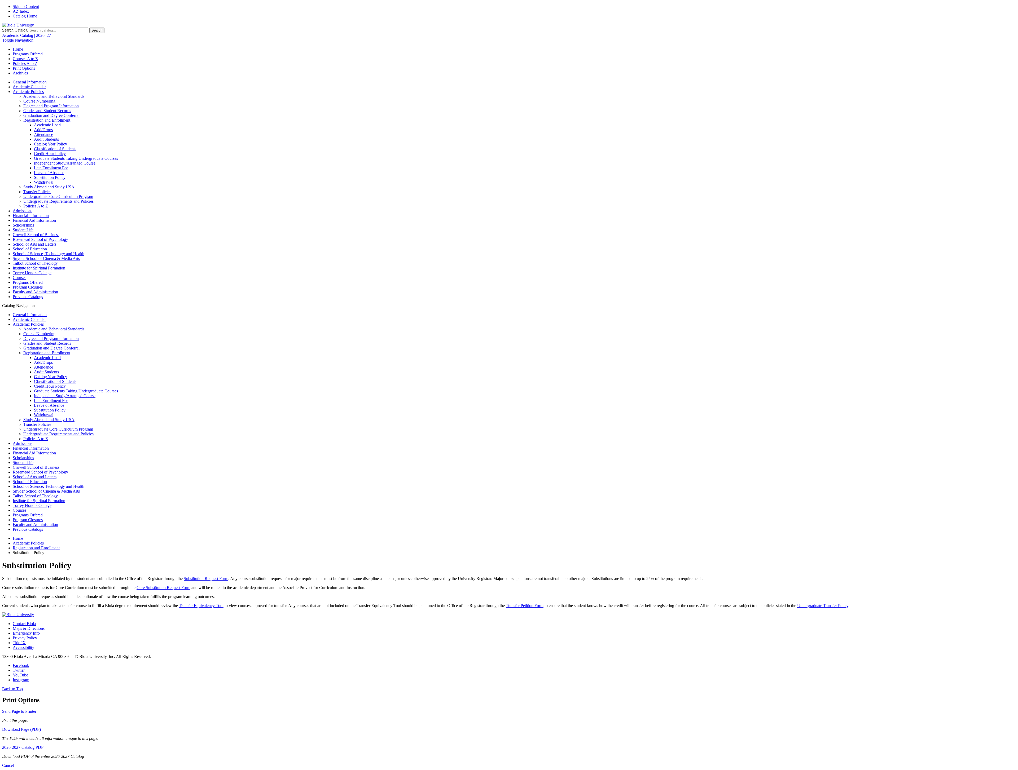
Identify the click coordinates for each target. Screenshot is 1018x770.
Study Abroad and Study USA (48, 187)
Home (18, 49)
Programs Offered (28, 54)
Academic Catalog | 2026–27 (26, 35)
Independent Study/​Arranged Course (64, 163)
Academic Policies (28, 91)
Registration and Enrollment (46, 120)
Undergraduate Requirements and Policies (58, 201)
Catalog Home (25, 16)
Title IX (19, 642)
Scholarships (23, 225)
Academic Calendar (29, 87)
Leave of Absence (49, 172)
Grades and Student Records (47, 110)
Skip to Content (26, 6)
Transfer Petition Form (524, 605)
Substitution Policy (49, 177)
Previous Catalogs (28, 296)
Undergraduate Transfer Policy (822, 605)
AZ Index (21, 11)
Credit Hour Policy (50, 153)
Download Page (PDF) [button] (21, 729)
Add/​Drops (43, 129)
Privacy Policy (25, 638)
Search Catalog (15, 30)
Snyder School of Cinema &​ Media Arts (46, 258)
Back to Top (12, 689)
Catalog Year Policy (50, 144)
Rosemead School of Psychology (40, 239)
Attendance (43, 134)
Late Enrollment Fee (51, 168)
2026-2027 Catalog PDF (22, 747)
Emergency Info (26, 633)
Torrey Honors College (32, 273)
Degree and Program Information (51, 106)
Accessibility (23, 647)
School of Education (30, 249)
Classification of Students (55, 149)
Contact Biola (24, 623)
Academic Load (47, 125)
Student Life (23, 230)
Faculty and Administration (35, 292)
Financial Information (31, 215)
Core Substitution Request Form (163, 587)
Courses (19, 277)
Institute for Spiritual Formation (39, 268)
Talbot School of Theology (35, 263)
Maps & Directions (29, 628)
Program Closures (28, 287)
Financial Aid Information (34, 220)
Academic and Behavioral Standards (53, 96)
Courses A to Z (25, 58)
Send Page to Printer (19, 711)
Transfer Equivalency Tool (201, 605)
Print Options (24, 68)
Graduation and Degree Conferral (51, 115)
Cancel (8, 765)
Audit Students (46, 139)
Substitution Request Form (206, 578)
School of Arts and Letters (34, 244)
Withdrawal (43, 182)
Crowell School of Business (36, 234)
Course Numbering (39, 101)
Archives (20, 73)
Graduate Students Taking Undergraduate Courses (76, 158)
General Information (30, 82)
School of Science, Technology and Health (48, 253)
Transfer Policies (37, 191)
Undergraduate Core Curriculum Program (58, 196)
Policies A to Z (25, 63)
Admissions (22, 211)
